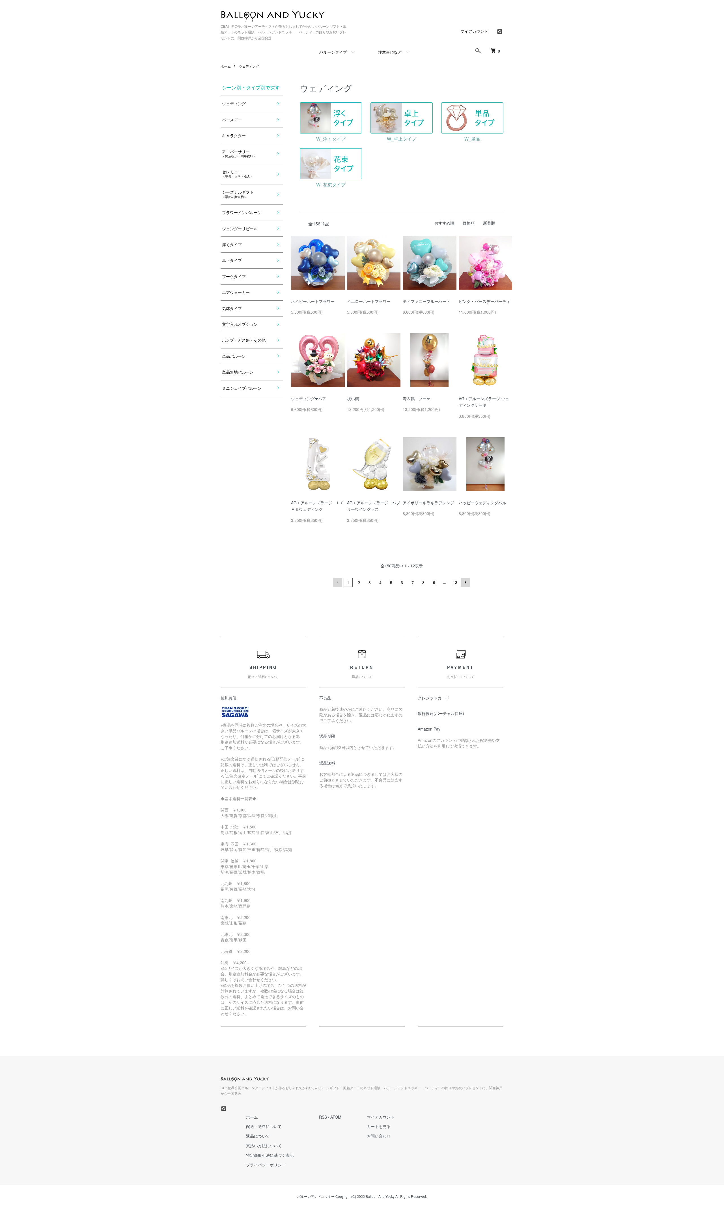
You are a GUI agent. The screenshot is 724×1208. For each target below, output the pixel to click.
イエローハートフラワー (369, 301)
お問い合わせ (379, 1136)
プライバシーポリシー (266, 1165)
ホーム (226, 66)
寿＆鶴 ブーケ (416, 398)
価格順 (469, 223)
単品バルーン (234, 356)
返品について (258, 1136)
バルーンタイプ (333, 52)
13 (455, 582)
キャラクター (234, 135)
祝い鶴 (353, 398)
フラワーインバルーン (242, 212)
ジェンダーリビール (240, 228)
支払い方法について (264, 1145)
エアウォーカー (236, 292)
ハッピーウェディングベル (482, 502)
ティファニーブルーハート (426, 301)
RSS (323, 1117)
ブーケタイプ (234, 276)
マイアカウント (474, 31)
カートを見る (379, 1126)
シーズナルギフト (238, 194)
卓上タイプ (232, 260)
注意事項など (390, 52)
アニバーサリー (239, 153)
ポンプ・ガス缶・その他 (244, 340)
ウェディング (249, 66)
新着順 (489, 223)
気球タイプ (232, 308)
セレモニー (237, 173)
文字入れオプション (240, 324)
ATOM (335, 1117)
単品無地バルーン (238, 372)
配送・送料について (264, 1126)
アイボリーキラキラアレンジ (428, 502)
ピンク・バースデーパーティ (484, 301)
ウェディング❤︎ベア (308, 398)
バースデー (232, 119)
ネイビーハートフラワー (313, 301)
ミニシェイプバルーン (242, 388)
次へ (465, 582)
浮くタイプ (232, 244)
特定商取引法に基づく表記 (270, 1155)
